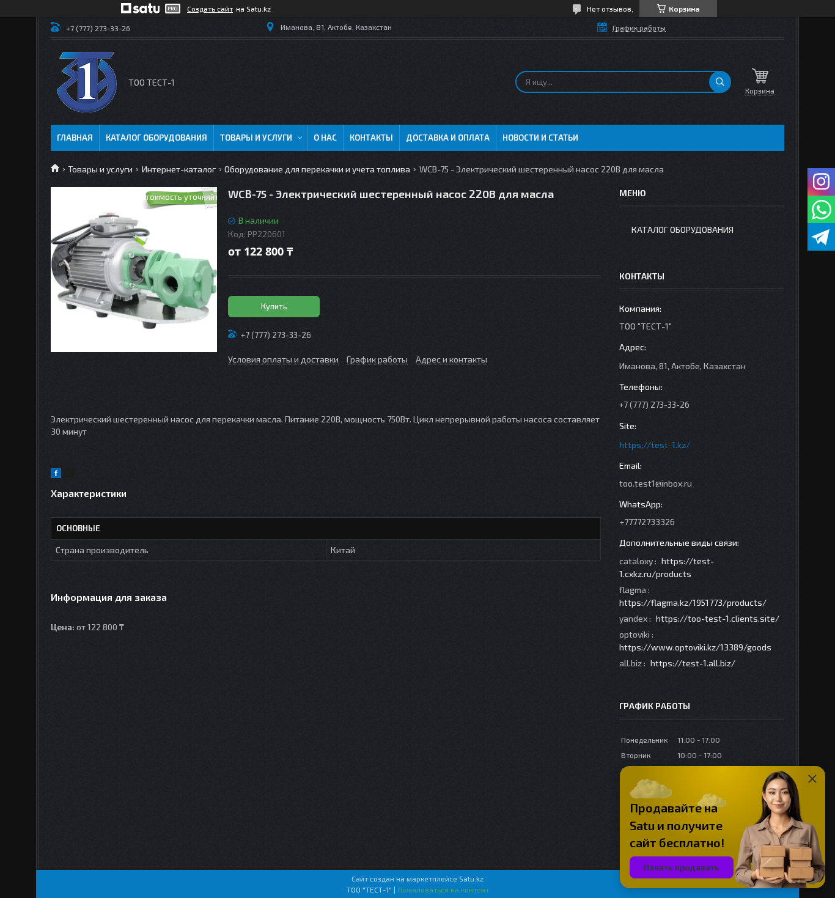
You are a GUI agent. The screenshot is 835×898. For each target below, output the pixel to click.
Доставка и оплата (448, 137)
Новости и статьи (540, 137)
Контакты (371, 137)
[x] (69, 474)
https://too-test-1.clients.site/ (717, 618)
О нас (325, 137)
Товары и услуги (256, 137)
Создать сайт (210, 8)
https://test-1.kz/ (654, 445)
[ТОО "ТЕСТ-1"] (87, 82)
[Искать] (720, 82)
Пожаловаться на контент (443, 889)
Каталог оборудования (156, 137)
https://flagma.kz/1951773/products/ (693, 602)
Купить (274, 306)
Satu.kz (471, 878)
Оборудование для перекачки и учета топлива (317, 169)
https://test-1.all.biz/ (692, 663)
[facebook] (56, 474)
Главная (75, 137)
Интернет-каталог (179, 169)
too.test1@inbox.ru (655, 483)
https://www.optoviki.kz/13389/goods (695, 647)
